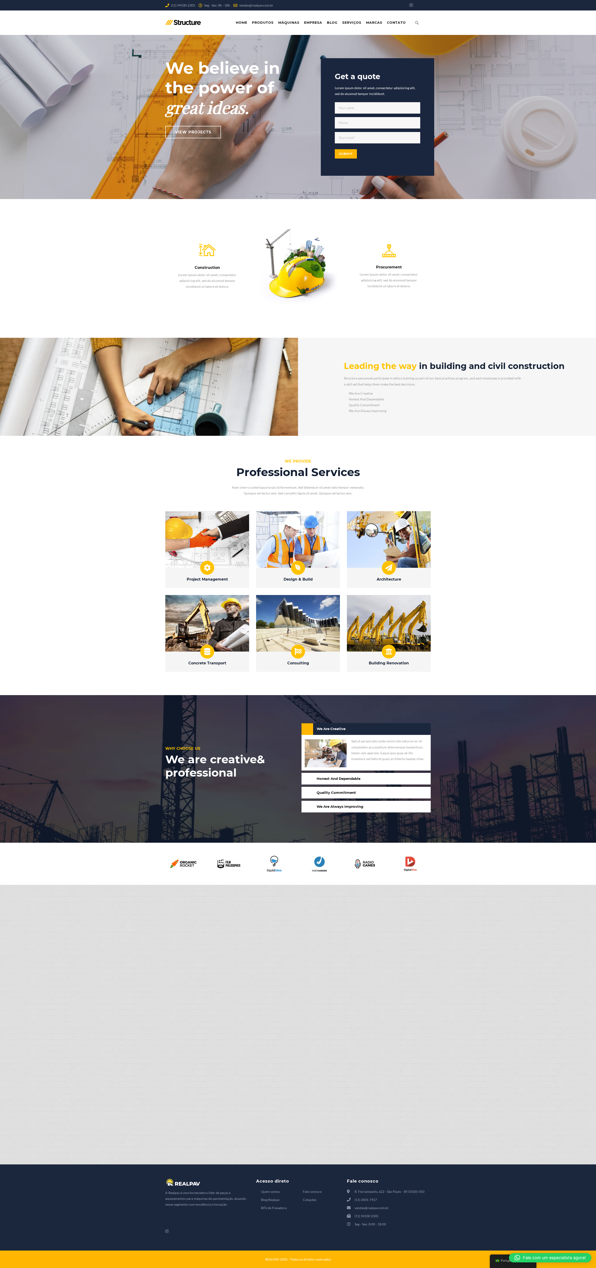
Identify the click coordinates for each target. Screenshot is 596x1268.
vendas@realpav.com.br (256, 5)
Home (241, 22)
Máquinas (288, 22)
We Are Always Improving (340, 806)
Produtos (263, 22)
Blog (332, 22)
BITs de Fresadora (274, 1208)
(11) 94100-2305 (183, 5)
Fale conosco (312, 1192)
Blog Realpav (270, 1200)
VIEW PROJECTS (193, 132)
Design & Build (298, 579)
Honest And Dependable (338, 778)
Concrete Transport (207, 663)
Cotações (309, 1200)
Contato (396, 22)
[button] (550, 1257)
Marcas (374, 22)
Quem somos (270, 1192)
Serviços (351, 22)
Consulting (298, 663)
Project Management (207, 579)
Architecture (389, 579)
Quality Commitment (336, 792)
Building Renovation (389, 663)
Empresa (313, 22)
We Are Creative (331, 729)
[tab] (366, 729)
